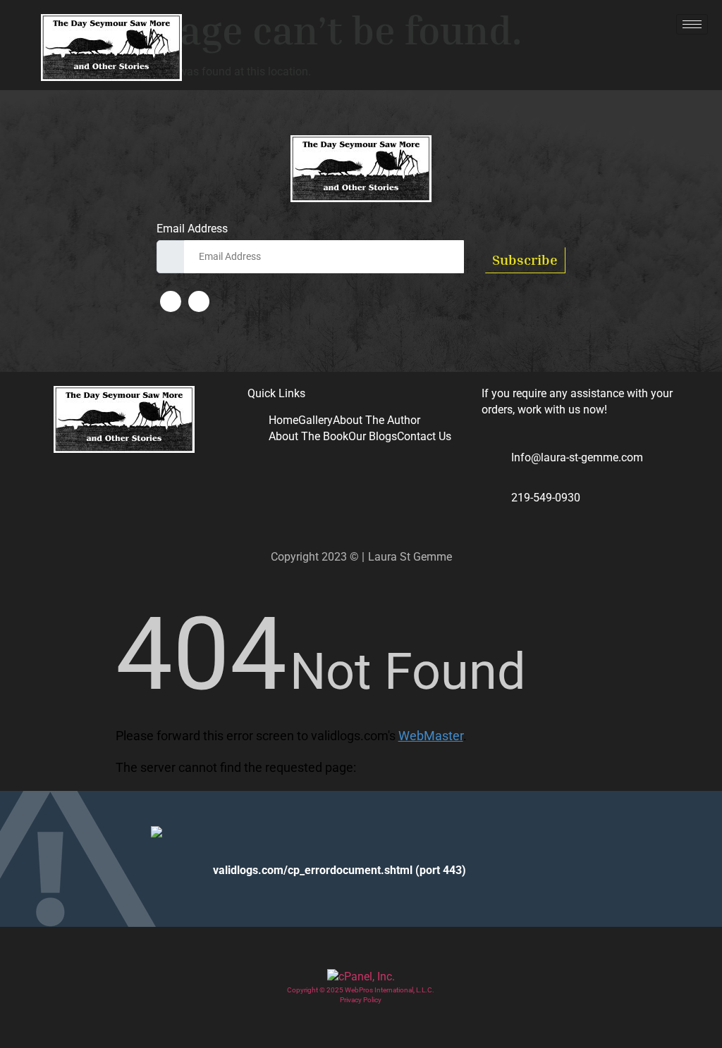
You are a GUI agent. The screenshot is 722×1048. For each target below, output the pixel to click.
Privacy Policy (360, 1000)
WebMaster (430, 735)
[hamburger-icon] (692, 24)
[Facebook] (170, 301)
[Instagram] (198, 301)
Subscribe (525, 259)
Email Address (192, 229)
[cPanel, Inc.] (361, 976)
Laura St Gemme (410, 556)
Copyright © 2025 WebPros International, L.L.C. (360, 990)
